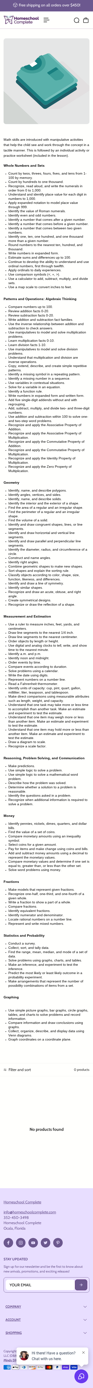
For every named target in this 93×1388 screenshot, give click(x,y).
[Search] (76, 20)
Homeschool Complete (22, 1202)
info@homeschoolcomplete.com (30, 1212)
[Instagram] (21, 1242)
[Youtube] (33, 1242)
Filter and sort (19, 1069)
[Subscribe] (81, 1284)
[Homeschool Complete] (21, 20)
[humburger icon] (46, 20)
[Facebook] (8, 1242)
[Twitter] (45, 1242)
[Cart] (85, 20)
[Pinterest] (58, 1242)
